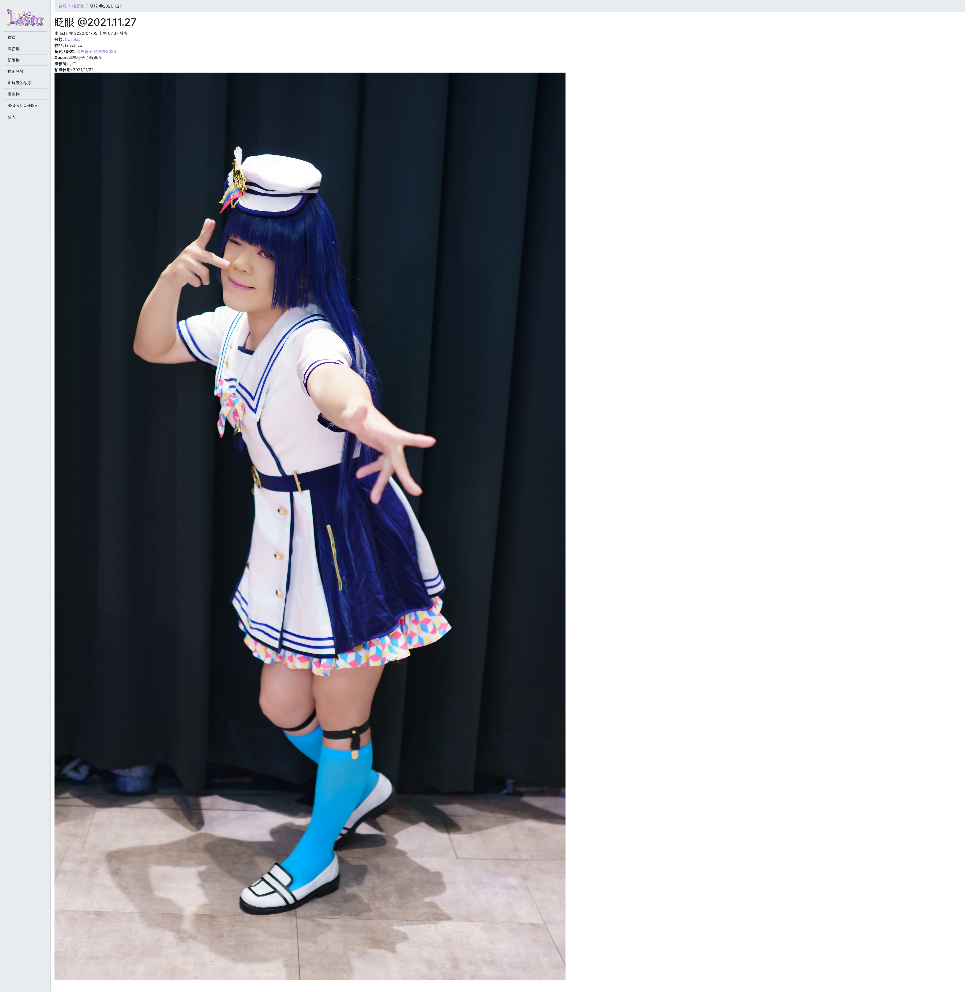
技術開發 (16, 71)
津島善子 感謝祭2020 (96, 51)
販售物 (14, 94)
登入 (12, 116)
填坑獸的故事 (20, 82)
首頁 (63, 6)
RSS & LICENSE (22, 105)
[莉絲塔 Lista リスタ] (25, 19)
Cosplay (72, 39)
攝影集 (78, 6)
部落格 (14, 60)
